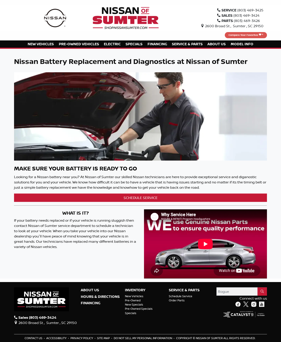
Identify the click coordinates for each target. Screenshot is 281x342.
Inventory (135, 290)
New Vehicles (134, 296)
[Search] (262, 291)
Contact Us (34, 338)
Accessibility (56, 338)
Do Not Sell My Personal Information (143, 338)
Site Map (103, 338)
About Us (90, 290)
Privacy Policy (82, 338)
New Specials (134, 304)
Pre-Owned (132, 300)
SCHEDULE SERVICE (141, 197)
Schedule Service (180, 296)
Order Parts (177, 300)
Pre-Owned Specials (139, 309)
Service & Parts (184, 290)
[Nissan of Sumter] (126, 17)
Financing (90, 303)
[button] (40, 44)
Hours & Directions (100, 297)
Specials (130, 313)
